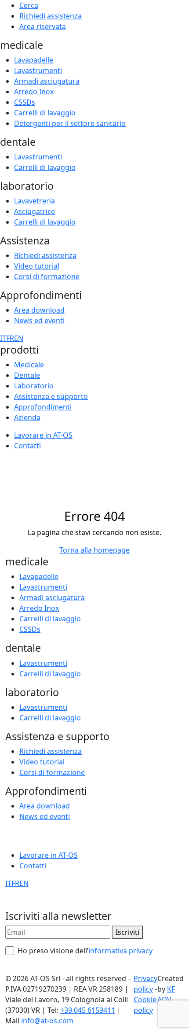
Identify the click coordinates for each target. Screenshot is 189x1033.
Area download (39, 310)
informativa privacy (120, 951)
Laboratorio (34, 386)
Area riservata (42, 26)
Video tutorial (36, 266)
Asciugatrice (34, 211)
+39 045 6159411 (87, 1010)
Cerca (28, 5)
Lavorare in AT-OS (43, 435)
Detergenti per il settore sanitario (70, 123)
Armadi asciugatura (47, 81)
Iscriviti (127, 932)
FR (10, 338)
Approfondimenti (43, 407)
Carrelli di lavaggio (45, 113)
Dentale (27, 375)
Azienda (27, 417)
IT (3, 338)
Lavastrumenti (38, 70)
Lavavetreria (34, 201)
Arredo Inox (34, 91)
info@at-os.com (47, 1021)
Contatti (27, 445)
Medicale (29, 364)
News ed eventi (39, 320)
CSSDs (24, 102)
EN (18, 338)
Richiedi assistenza (50, 16)
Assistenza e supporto (51, 396)
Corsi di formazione (47, 276)
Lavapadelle (33, 60)
